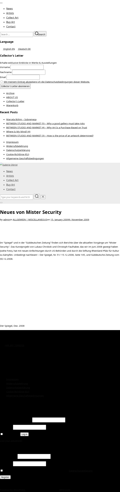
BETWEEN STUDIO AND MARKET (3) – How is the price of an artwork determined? (49, 135)
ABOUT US (12, 97)
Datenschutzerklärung (18, 150)
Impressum (12, 142)
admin (6, 219)
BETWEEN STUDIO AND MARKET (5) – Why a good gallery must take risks (45, 123)
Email (3, 77)
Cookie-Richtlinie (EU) (17, 154)
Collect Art (12, 17)
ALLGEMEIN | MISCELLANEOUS (30, 219)
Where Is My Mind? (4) (18, 131)
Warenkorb (12, 105)
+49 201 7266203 (14, 345)
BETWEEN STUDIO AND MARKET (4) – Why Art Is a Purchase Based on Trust (46, 127)
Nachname (6, 72)
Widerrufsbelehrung (17, 146)
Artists (10, 13)
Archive (10, 93)
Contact (10, 26)
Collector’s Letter (15, 101)
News (9, 8)
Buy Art (10, 22)
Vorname (5, 67)
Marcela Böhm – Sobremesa (21, 119)
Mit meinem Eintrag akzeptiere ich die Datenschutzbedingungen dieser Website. (47, 81)
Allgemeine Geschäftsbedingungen (25, 158)
